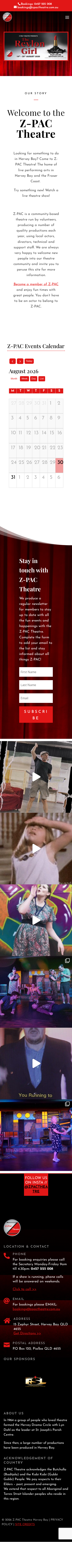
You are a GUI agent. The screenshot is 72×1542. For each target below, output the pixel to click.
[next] (20, 361)
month (14, 378)
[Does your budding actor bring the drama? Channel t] (36, 848)
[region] (36, 46)
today (29, 361)
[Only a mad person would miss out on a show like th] (36, 1063)
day (33, 378)
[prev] (12, 361)
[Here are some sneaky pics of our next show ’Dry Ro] (36, 777)
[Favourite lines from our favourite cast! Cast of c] (36, 920)
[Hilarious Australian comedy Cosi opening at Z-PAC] (36, 1135)
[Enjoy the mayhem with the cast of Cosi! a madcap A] (36, 992)
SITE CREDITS (25, 1524)
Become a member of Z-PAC (36, 284)
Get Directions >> (27, 1333)
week (24, 378)
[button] (36, 46)
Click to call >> (24, 1289)
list (42, 378)
